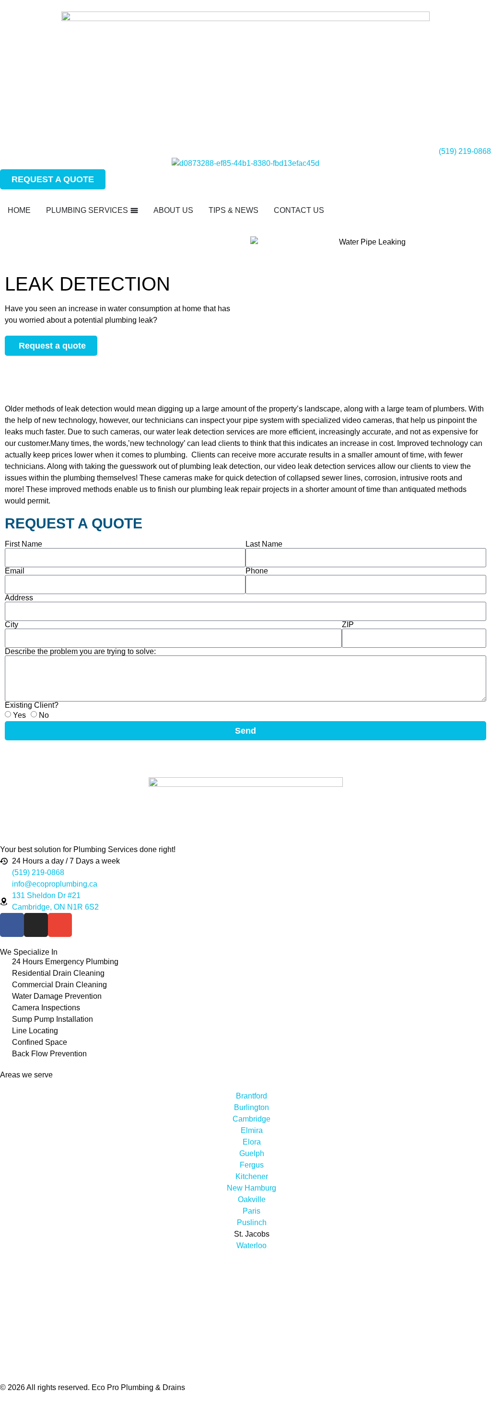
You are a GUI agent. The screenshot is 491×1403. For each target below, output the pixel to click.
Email (14, 571)
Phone (257, 571)
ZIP (348, 625)
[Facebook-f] (12, 925)
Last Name (264, 544)
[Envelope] (60, 925)
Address (19, 598)
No (44, 715)
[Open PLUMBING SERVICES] (134, 210)
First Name (23, 544)
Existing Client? (31, 705)
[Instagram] (36, 925)
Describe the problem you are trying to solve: (80, 651)
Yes (19, 715)
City (11, 625)
